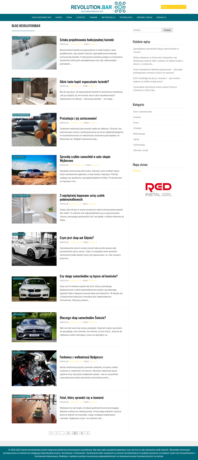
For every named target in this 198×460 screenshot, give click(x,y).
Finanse (93, 17)
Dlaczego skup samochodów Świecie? (83, 317)
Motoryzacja (108, 17)
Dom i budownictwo (41, 17)
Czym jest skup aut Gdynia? (77, 237)
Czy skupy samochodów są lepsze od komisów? (89, 275)
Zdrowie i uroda (144, 17)
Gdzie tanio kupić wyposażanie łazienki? (84, 81)
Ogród (58, 17)
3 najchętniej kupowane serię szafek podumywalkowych (82, 197)
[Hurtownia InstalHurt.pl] (158, 189)
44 (82, 433)
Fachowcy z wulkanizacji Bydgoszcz (81, 356)
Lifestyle (80, 17)
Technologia (125, 17)
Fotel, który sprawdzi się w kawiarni (82, 397)
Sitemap (137, 170)
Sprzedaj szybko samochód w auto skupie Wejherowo (85, 158)
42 (68, 433)
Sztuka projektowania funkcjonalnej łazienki (87, 39)
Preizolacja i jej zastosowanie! (78, 118)
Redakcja (161, 17)
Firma (69, 17)
